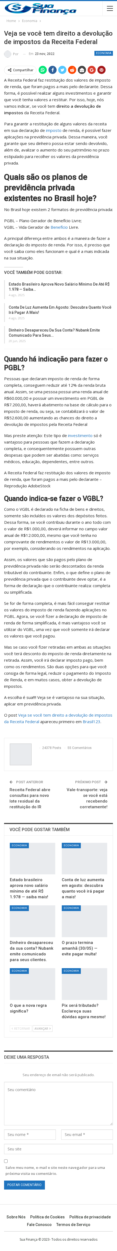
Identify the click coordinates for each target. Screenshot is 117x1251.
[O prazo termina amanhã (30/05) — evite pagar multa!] (84, 921)
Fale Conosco (39, 1224)
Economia (103, 53)
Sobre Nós (16, 1217)
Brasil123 (91, 721)
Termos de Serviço (73, 1224)
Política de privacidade (90, 1217)
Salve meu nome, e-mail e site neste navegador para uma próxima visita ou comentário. (55, 1170)
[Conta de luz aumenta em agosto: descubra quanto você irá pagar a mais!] (84, 859)
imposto (53, 130)
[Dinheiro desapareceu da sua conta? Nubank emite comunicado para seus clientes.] (32, 921)
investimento (80, 435)
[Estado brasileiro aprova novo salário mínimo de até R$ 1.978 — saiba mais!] (32, 859)
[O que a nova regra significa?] (32, 984)
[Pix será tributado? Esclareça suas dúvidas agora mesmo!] (84, 984)
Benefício (59, 227)
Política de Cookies (47, 1217)
